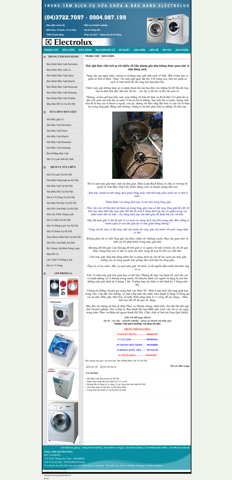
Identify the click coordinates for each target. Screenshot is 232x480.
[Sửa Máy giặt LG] (63, 443)
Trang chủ (92, 56)
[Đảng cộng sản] (63, 367)
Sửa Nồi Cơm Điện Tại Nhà (61, 242)
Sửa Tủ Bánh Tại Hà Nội (59, 231)
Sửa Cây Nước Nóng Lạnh (60, 214)
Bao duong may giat (94, 360)
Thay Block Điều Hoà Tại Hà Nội (64, 237)
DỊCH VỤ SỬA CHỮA (63, 167)
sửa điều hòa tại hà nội (180, 447)
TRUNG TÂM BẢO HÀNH (63, 56)
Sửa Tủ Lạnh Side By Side (60, 159)
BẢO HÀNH (85, 50)
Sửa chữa (107, 56)
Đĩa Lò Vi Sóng (54, 265)
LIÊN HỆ (153, 50)
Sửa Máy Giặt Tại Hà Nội (60, 186)
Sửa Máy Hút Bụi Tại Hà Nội (61, 203)
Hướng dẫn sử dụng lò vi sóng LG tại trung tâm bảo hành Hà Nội (116, 384)
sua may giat (110, 360)
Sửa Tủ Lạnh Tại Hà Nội (59, 174)
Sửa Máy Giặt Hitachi (57, 136)
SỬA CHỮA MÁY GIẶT (63, 111)
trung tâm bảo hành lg (92, 447)
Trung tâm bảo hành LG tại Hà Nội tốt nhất (106, 390)
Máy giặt (91, 66)
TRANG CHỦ (51, 50)
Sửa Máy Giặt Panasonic (59, 142)
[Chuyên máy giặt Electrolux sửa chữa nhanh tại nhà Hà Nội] (116, 46)
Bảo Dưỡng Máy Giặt (57, 153)
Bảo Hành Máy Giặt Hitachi (61, 81)
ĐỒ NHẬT (124, 50)
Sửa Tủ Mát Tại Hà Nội (59, 220)
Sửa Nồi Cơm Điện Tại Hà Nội (62, 208)
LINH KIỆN (139, 50)
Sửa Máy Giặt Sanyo (57, 130)
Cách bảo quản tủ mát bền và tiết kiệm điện (106, 387)
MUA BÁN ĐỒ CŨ (105, 50)
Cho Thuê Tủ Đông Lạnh (59, 259)
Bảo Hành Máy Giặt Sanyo (60, 75)
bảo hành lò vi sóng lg (114, 447)
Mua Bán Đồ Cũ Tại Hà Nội (61, 104)
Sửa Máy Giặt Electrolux (59, 125)
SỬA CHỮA (68, 50)
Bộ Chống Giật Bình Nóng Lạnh (63, 248)
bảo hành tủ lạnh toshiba (156, 447)
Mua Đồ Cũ (53, 254)
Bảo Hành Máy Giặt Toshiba (61, 98)
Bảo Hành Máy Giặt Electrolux (62, 64)
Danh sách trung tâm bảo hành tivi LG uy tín (107, 381)
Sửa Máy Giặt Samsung (58, 147)
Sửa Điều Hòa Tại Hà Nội (60, 191)
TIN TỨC (167, 50)
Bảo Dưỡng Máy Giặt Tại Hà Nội (132, 360)
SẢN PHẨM (181, 50)
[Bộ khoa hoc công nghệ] (63, 329)
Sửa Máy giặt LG (55, 119)
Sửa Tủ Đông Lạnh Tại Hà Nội (62, 225)
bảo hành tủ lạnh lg (134, 447)
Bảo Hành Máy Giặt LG (59, 69)
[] (174, 366)
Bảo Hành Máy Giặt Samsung (62, 92)
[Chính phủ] (63, 399)
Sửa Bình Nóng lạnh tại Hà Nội (62, 180)
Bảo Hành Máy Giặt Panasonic (62, 86)
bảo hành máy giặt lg (70, 447)
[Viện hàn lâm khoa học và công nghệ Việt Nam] (63, 297)
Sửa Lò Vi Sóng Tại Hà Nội (61, 197)
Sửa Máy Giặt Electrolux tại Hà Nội (103, 378)
